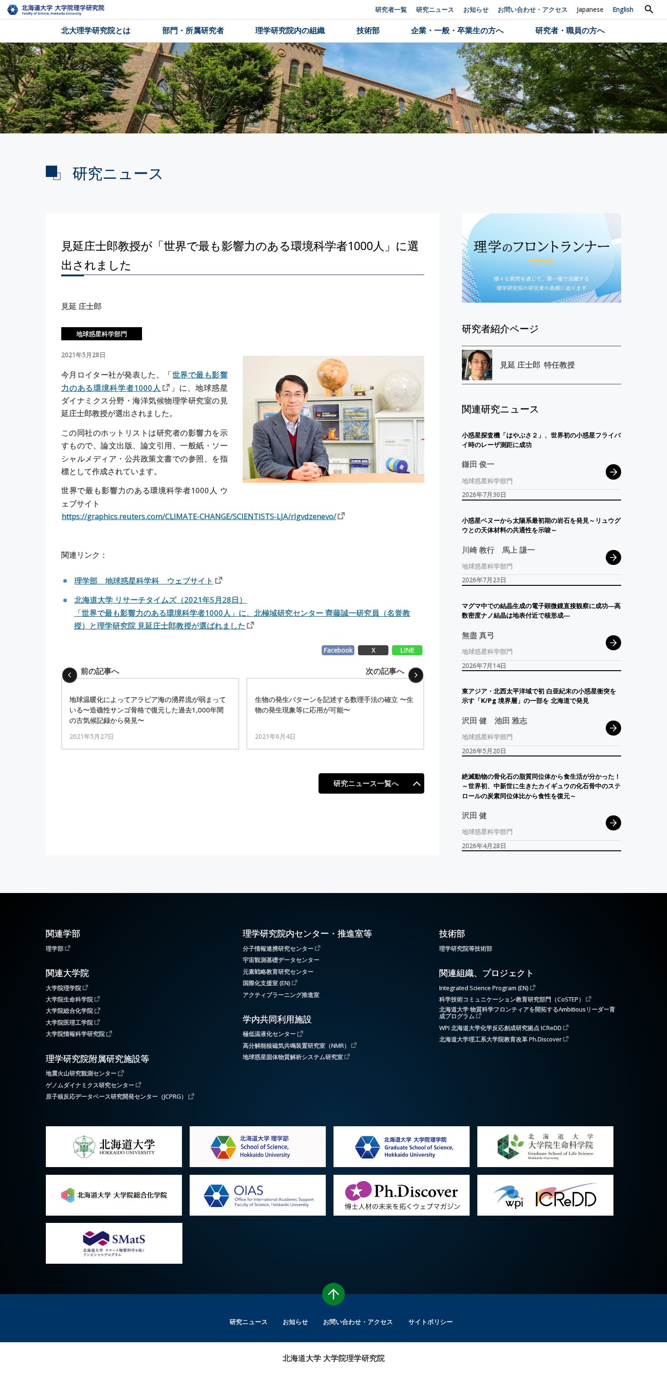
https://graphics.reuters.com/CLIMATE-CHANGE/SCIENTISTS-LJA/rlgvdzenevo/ (199, 516)
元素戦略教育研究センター (278, 972)
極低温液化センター (269, 1033)
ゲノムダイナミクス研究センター (90, 1085)
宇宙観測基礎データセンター (281, 960)
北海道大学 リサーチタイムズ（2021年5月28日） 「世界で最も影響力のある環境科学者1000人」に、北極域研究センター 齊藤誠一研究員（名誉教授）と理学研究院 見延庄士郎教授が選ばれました (242, 612)
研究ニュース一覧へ (366, 783)
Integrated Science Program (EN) (484, 987)
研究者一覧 (391, 9)
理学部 (55, 948)
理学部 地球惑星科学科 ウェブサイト (143, 580)
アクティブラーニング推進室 (281, 995)
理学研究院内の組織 (290, 30)
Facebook (338, 650)
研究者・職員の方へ (570, 30)
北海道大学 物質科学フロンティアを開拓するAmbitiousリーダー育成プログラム (527, 1013)
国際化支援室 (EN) (266, 982)
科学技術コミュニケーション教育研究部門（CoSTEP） (511, 999)
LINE (407, 650)
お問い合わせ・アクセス (533, 9)
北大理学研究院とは (96, 30)
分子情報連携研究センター (278, 948)
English (623, 9)
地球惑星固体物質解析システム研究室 (293, 1056)
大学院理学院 (63, 987)
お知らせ (476, 9)
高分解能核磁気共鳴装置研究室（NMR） (296, 1045)
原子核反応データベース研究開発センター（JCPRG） (116, 1096)
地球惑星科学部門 (101, 333)
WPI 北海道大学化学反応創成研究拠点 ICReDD (500, 1027)
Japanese (590, 9)
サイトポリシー (430, 1321)
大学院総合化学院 (69, 1010)
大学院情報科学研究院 (75, 1033)
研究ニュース (435, 9)
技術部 (368, 30)
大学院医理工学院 (69, 1022)
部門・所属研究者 (193, 30)
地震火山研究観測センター (81, 1073)
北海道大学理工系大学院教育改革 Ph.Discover (500, 1039)
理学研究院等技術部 (465, 949)
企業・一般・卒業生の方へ (457, 30)
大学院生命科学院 (69, 999)
